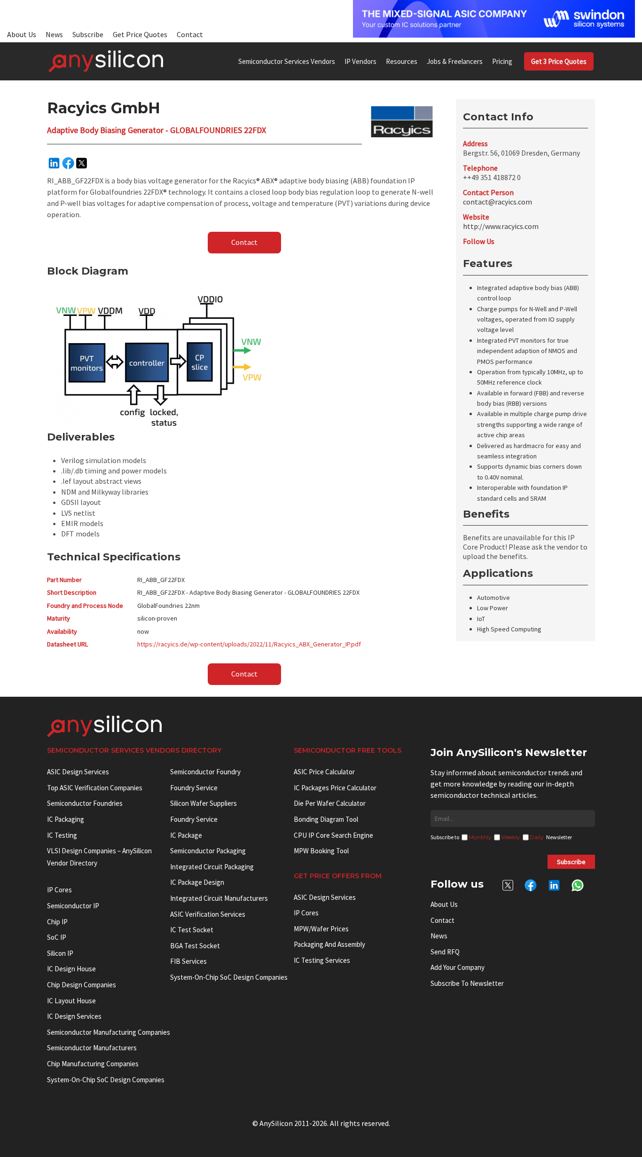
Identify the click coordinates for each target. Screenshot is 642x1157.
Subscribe (87, 34)
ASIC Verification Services (207, 914)
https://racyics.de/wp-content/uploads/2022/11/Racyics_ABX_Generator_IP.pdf (249, 644)
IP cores (59, 889)
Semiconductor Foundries (85, 803)
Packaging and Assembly (329, 944)
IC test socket (191, 929)
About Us (21, 34)
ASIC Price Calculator (324, 771)
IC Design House (71, 968)
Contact (190, 34)
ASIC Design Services (78, 771)
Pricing (502, 61)
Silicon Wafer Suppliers (203, 803)
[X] (81, 163)
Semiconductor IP (73, 905)
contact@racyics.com (497, 201)
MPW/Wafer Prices (321, 928)
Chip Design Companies (81, 984)
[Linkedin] (54, 163)
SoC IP (56, 937)
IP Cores (306, 912)
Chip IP (57, 921)
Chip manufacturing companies (93, 1063)
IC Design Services (74, 1016)
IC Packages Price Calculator (335, 787)
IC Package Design (197, 882)
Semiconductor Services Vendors (286, 61)
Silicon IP (60, 953)
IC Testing (62, 835)
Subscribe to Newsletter (467, 983)
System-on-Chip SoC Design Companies (105, 1079)
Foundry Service (194, 787)
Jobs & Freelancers (455, 61)
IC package (186, 835)
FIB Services (188, 961)
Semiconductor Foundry (205, 771)
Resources (401, 61)
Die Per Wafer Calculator (330, 803)
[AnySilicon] (105, 61)
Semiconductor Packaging (208, 850)
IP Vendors (360, 61)
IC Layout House (71, 1000)
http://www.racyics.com (501, 226)
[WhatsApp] (578, 888)
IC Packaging (65, 819)
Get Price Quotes (140, 34)
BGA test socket (195, 945)
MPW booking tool (321, 850)
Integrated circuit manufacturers (219, 898)
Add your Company (458, 967)
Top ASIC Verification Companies (94, 787)
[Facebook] (68, 163)
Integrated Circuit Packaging (212, 866)
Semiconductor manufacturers (92, 1047)
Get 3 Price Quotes (559, 61)
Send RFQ (445, 951)
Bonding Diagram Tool (326, 819)
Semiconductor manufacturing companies (108, 1032)
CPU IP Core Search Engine (333, 835)
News (54, 34)
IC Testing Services (322, 960)
